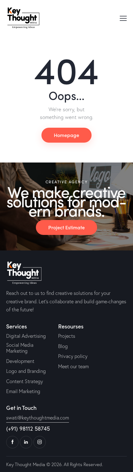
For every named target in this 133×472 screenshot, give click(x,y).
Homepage (66, 134)
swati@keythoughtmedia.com (37, 418)
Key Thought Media (25, 464)
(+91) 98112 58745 (28, 428)
